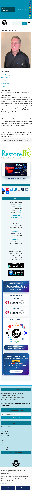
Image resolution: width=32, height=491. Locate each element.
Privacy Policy (4, 447)
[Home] (4, 23)
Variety (3, 86)
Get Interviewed (5, 433)
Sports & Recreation (6, 83)
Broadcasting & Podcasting (7, 426)
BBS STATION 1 (16, 231)
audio (19, 204)
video (19, 210)
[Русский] (30, 13)
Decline (8, 488)
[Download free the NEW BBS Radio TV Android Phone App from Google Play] (16, 265)
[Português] (30, 11)
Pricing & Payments (6, 429)
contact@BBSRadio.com (15, 400)
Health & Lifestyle (6, 75)
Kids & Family (4, 77)
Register (20, 9)
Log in (26, 9)
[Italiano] (30, 9)
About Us (3, 442)
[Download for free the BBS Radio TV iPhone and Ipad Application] (16, 272)
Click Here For (16, 215)
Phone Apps (4, 440)
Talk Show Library (5, 431)
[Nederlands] (30, 3)
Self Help (3, 80)
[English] (30, 1)
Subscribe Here (16, 371)
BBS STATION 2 (16, 239)
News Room (4, 438)
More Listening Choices (16, 217)
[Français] (30, 5)
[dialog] (16, 479)
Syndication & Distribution (7, 435)
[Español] (30, 15)
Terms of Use (4, 449)
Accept (23, 488)
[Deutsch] (30, 7)
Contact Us (4, 444)
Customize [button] (4, 483)
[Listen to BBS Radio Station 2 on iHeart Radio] (16, 312)
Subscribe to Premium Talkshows (8, 9)
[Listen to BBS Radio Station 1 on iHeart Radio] (16, 302)
